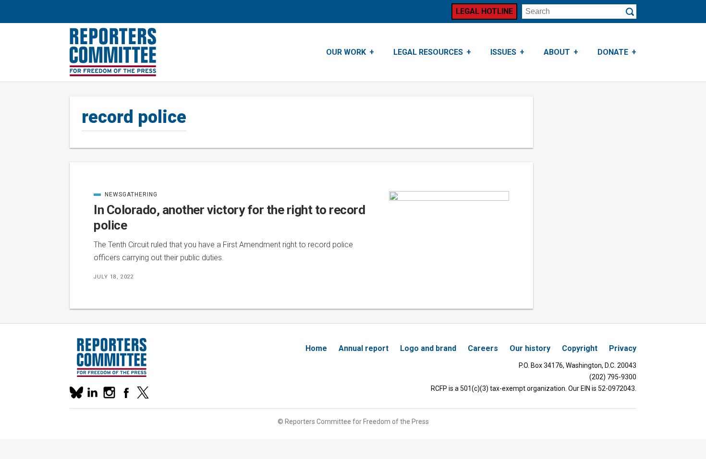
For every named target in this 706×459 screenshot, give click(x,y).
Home (316, 348)
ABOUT (557, 52)
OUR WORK (346, 52)
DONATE (612, 52)
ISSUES (503, 52)
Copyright (579, 348)
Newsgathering (126, 194)
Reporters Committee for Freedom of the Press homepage (113, 52)
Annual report (364, 348)
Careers (483, 348)
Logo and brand (428, 348)
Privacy (622, 348)
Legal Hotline (484, 11)
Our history (530, 348)
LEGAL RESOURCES (428, 52)
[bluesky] (76, 393)
